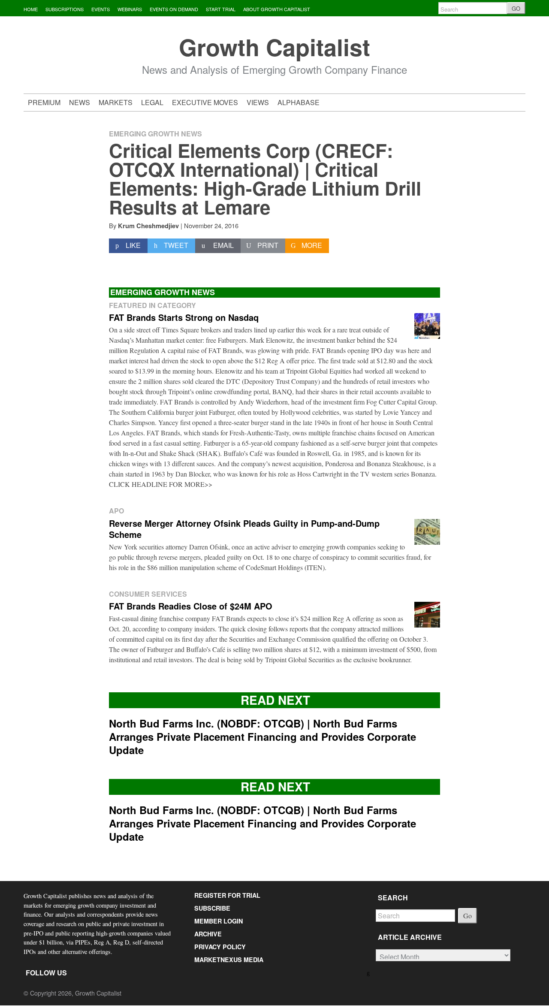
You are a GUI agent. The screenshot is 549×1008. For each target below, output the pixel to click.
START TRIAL (220, 9)
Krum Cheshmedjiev (148, 225)
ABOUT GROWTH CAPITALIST (276, 9)
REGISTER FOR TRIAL (227, 895)
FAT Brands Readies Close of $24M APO (190, 606)
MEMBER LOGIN (218, 921)
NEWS (79, 102)
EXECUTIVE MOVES (205, 102)
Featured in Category (152, 305)
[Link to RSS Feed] (369, 972)
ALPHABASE (299, 102)
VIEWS (258, 102)
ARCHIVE (208, 934)
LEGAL (152, 102)
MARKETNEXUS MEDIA (228, 959)
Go (467, 915)
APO (116, 511)
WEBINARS (130, 9)
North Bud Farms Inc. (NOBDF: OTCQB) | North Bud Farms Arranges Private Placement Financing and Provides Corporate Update (262, 736)
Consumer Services (148, 594)
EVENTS (100, 9)
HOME (31, 9)
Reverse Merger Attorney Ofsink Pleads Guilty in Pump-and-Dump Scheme (244, 528)
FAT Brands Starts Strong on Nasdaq (184, 317)
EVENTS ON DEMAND (174, 9)
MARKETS (116, 102)
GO (516, 8)
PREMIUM (44, 102)
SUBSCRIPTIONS (64, 9)
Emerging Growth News (155, 134)
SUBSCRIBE (212, 908)
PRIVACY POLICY (220, 946)
